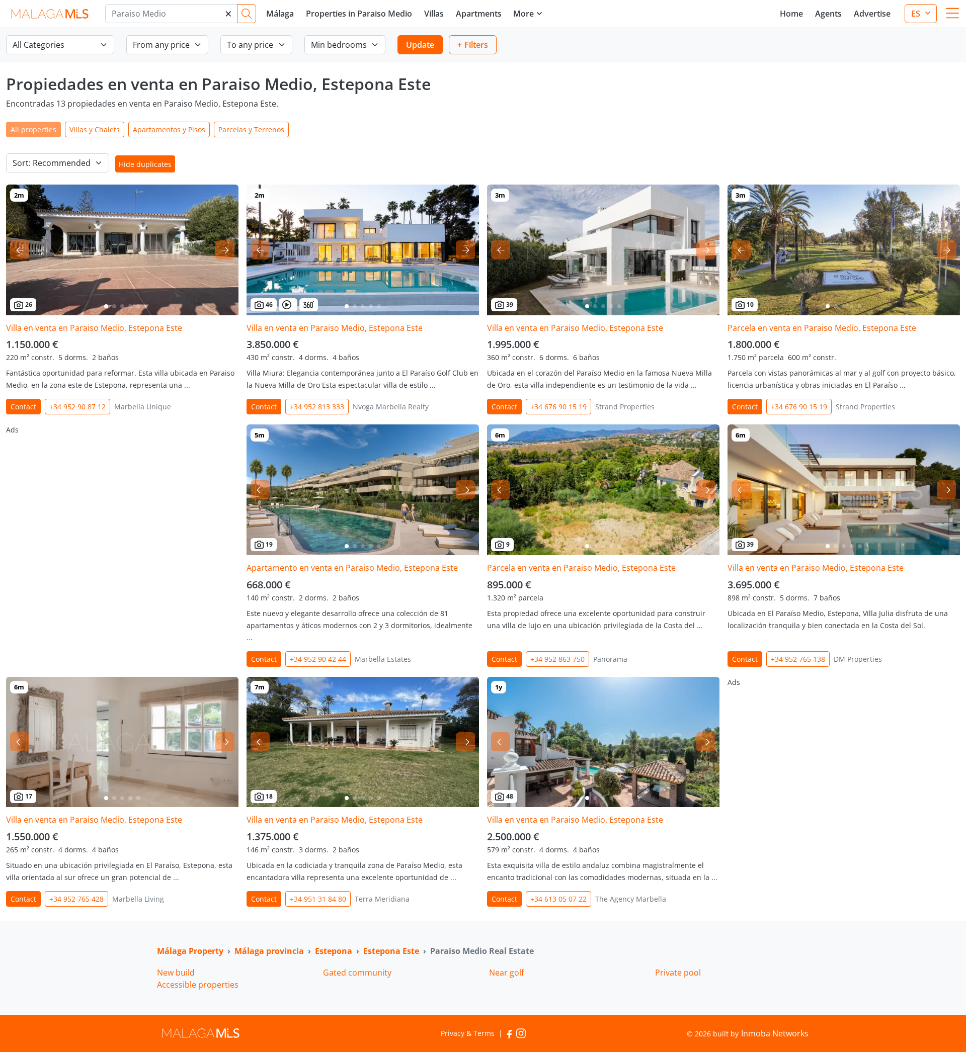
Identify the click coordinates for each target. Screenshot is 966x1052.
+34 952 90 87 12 (77, 406)
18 (269, 796)
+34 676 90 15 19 (558, 406)
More (523, 13)
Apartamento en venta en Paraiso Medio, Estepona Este (352, 567)
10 (750, 304)
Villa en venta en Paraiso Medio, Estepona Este (94, 327)
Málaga (280, 13)
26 (28, 304)
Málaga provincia (269, 950)
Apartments (479, 13)
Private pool (678, 972)
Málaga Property (190, 950)
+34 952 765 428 (76, 899)
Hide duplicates (145, 164)
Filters (476, 44)
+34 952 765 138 (798, 659)
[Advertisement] (122, 494)
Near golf (506, 972)
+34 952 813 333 (317, 406)
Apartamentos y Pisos (169, 129)
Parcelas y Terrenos (251, 129)
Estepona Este (391, 950)
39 (509, 304)
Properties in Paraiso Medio (359, 13)
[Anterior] (19, 249)
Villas (434, 13)
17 (28, 796)
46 (269, 304)
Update (420, 44)
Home (791, 13)
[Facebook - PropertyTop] (509, 1033)
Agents (828, 13)
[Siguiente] (224, 249)
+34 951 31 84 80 (318, 899)
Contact (23, 406)
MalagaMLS (49, 14)
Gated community (357, 972)
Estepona (333, 950)
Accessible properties (197, 984)
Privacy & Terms (468, 1033)
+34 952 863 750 (557, 659)
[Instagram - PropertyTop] (521, 1033)
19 (269, 544)
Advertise (872, 13)
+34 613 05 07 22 (558, 899)
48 (509, 796)
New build (176, 972)
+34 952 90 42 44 (318, 659)
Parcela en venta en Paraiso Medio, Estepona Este (822, 327)
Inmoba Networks (775, 1033)
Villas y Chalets (94, 129)
